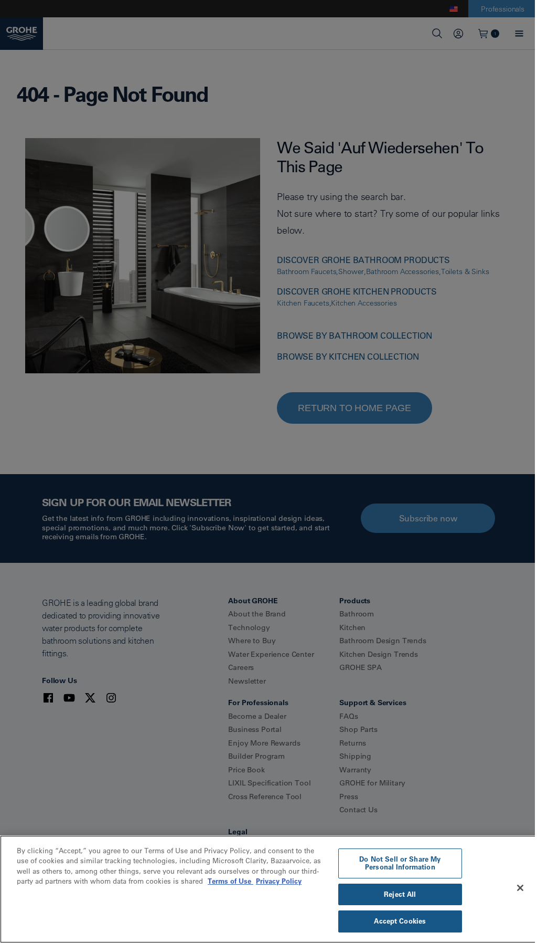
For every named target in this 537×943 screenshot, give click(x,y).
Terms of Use (230, 881)
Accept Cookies (400, 921)
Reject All (400, 894)
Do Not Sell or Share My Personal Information (400, 863)
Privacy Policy (279, 881)
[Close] (520, 887)
